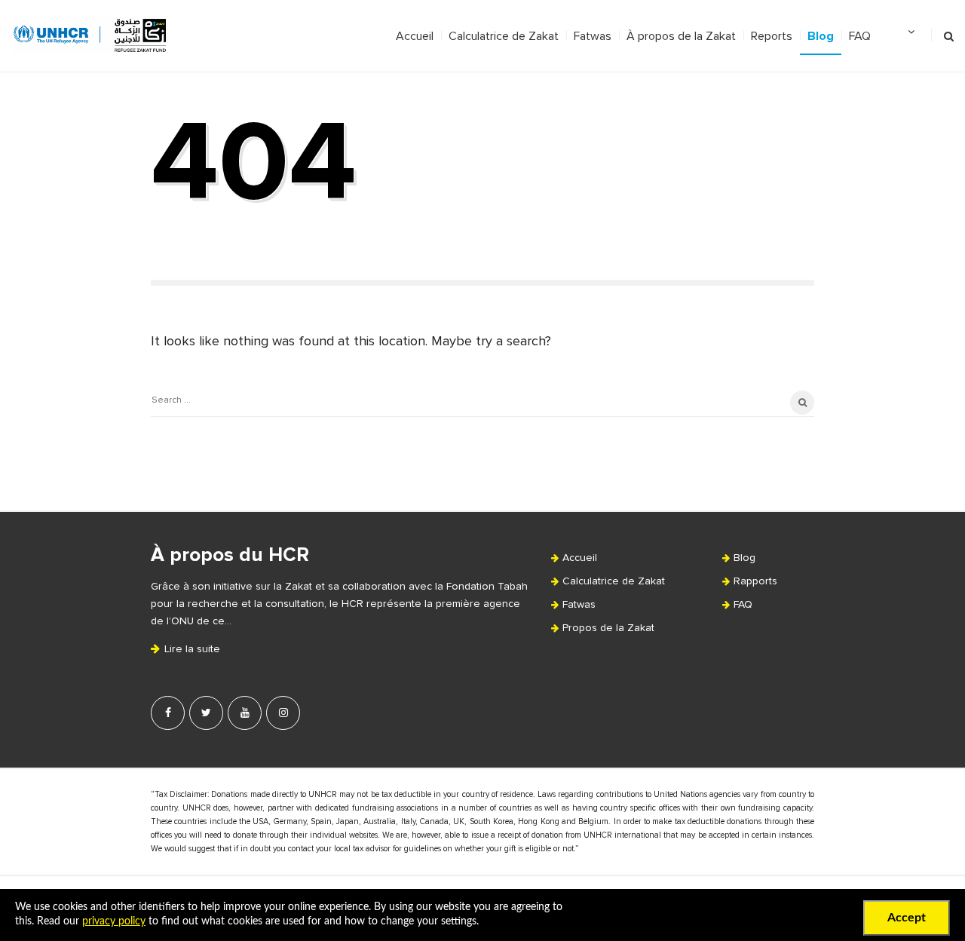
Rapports (755, 581)
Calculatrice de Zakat (504, 36)
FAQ (860, 36)
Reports (771, 36)
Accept (906, 918)
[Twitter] (206, 713)
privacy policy (114, 921)
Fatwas (592, 36)
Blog (820, 36)
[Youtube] (245, 713)
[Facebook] (168, 713)
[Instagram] (283, 713)
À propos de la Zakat (681, 36)
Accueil (414, 36)
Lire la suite (190, 649)
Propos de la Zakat (608, 628)
